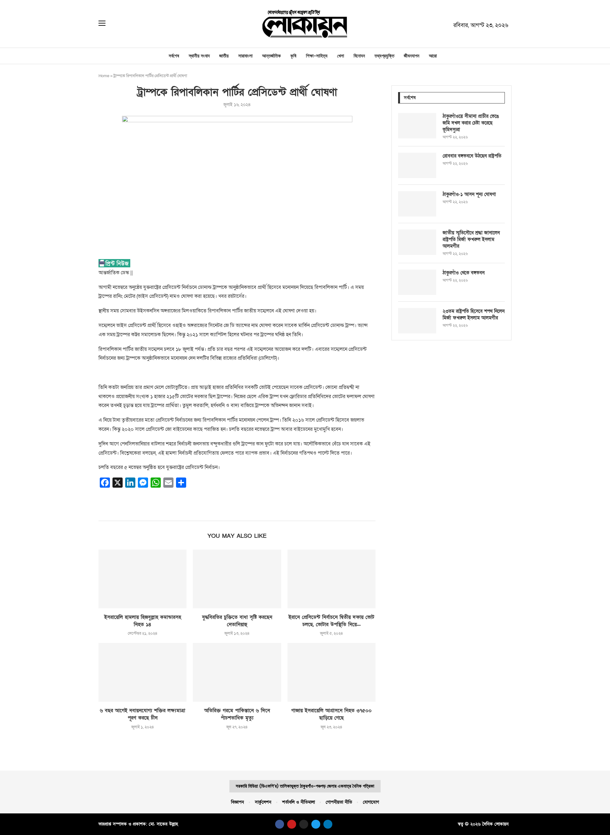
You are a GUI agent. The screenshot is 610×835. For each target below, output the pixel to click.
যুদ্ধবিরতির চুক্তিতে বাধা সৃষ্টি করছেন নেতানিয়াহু (237, 621)
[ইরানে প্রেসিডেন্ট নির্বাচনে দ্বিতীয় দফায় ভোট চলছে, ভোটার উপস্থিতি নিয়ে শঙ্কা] (332, 579)
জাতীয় (224, 56)
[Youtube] (291, 824)
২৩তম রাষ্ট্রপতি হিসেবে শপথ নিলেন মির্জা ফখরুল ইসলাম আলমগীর (474, 314)
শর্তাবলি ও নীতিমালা (298, 802)
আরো (433, 56)
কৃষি (293, 56)
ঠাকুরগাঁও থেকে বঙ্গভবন (464, 273)
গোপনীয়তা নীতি (339, 802)
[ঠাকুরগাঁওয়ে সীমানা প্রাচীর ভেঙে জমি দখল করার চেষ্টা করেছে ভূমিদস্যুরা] (417, 125)
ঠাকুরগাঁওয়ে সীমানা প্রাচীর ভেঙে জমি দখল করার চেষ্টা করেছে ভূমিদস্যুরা (471, 123)
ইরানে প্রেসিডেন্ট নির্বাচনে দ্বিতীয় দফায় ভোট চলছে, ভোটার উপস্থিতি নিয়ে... (331, 621)
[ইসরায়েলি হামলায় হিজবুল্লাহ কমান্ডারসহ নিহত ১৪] (142, 579)
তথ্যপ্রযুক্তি (384, 56)
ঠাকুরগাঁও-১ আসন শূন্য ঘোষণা (469, 194)
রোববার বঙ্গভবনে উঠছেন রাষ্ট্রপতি (472, 156)
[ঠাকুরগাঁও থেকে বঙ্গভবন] (417, 282)
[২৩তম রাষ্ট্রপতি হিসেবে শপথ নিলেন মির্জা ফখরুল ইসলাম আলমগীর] (417, 320)
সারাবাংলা (245, 56)
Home (103, 76)
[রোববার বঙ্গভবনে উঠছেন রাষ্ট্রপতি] (417, 165)
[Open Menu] (101, 24)
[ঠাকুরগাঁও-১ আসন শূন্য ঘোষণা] (417, 204)
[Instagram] (303, 824)
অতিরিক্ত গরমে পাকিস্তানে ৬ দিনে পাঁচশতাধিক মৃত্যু (237, 714)
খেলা (340, 56)
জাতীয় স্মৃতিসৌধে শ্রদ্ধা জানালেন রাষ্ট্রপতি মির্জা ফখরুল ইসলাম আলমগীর (471, 239)
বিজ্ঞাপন (237, 802)
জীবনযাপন (411, 56)
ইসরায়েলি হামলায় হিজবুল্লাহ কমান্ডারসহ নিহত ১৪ (142, 621)
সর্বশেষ (174, 56)
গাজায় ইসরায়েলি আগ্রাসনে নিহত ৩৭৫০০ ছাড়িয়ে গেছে (331, 714)
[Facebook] (279, 824)
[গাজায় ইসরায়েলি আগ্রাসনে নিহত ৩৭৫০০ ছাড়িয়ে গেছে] (332, 672)
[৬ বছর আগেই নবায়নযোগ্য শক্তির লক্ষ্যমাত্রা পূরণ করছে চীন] (142, 672)
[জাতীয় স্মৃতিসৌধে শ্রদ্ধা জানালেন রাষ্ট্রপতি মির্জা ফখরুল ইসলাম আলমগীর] (417, 242)
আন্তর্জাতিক (271, 56)
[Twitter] (315, 824)
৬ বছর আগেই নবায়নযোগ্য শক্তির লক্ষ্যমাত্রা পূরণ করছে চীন (142, 714)
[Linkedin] (327, 824)
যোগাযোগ (371, 802)
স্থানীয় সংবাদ (199, 56)
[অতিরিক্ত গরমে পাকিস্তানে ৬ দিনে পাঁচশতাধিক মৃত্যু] (237, 672)
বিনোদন (359, 56)
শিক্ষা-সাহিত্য (317, 56)
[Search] (115, 24)
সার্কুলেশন (263, 802)
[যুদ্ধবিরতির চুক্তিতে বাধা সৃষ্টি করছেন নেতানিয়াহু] (237, 579)
